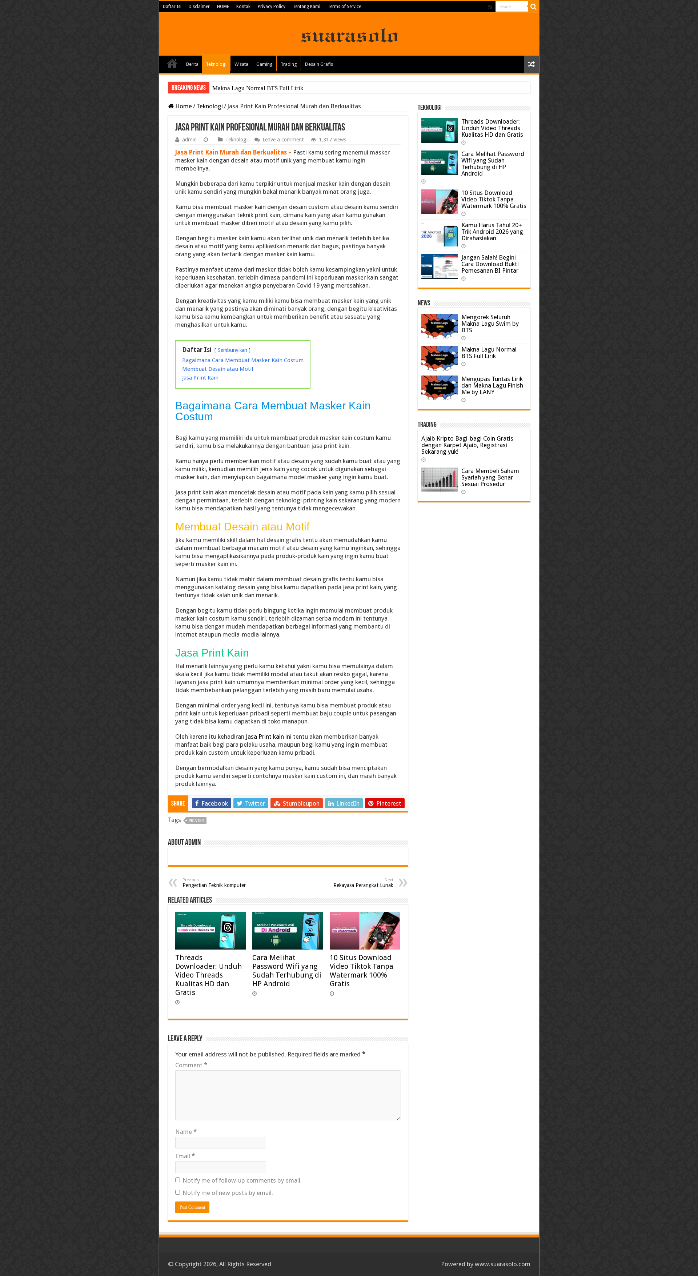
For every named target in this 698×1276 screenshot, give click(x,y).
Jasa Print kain (265, 736)
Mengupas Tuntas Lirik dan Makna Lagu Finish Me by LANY (492, 385)
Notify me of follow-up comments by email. (242, 1180)
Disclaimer (199, 6)
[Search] (533, 6)
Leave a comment (283, 140)
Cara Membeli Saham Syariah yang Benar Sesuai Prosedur (490, 477)
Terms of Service (344, 6)
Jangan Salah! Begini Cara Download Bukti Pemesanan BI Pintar (490, 264)
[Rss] (490, 7)
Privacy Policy (271, 6)
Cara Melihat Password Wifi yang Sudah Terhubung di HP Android (286, 970)
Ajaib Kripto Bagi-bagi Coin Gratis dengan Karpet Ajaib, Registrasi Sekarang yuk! (467, 445)
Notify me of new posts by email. (227, 1192)
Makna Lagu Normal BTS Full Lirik (489, 353)
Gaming (264, 64)
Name (186, 1131)
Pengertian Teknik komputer (214, 883)
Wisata (241, 64)
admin (189, 140)
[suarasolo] (349, 34)
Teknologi (216, 64)
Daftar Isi (172, 6)
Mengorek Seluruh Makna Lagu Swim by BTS (490, 323)
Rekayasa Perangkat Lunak (363, 883)
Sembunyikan (232, 350)
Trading (289, 64)
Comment (191, 1065)
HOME (223, 6)
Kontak (243, 6)
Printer (196, 820)
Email (185, 1156)
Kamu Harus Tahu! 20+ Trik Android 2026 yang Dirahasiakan (492, 231)
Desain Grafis (319, 64)
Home (172, 63)
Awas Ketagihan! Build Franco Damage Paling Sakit (279, 88)
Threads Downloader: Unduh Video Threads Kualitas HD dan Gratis (208, 975)
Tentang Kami (306, 6)
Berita (192, 64)
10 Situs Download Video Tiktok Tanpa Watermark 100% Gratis (361, 970)
